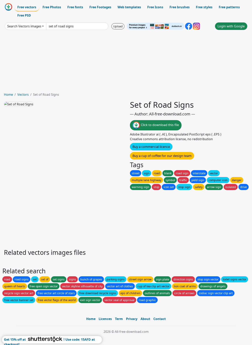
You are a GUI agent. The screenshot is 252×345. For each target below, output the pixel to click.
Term (119, 319)
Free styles (204, 7)
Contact (159, 319)
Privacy (131, 319)
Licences (105, 319)
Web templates (129, 7)
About (145, 319)
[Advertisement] (126, 62)
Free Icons (155, 7)
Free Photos (52, 7)
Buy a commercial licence (151, 147)
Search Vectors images (24, 26)
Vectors (23, 94)
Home (8, 94)
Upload (118, 26)
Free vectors (26, 7)
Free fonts (75, 7)
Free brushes (180, 7)
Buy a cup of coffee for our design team (162, 156)
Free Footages (100, 7)
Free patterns (229, 7)
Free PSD (24, 15)
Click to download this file (159, 125)
